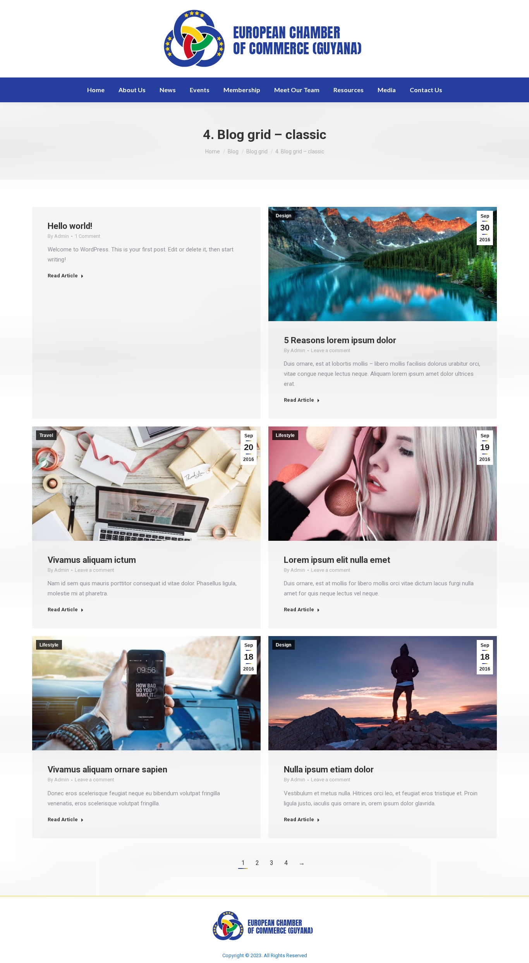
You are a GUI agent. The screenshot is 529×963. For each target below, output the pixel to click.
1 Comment (87, 236)
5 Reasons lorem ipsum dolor (340, 340)
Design (283, 215)
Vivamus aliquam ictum (92, 560)
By (58, 236)
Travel (46, 435)
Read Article (63, 276)
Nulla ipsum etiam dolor (329, 769)
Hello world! (70, 226)
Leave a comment (330, 350)
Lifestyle (285, 435)
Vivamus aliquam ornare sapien (107, 769)
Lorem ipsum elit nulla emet (337, 560)
